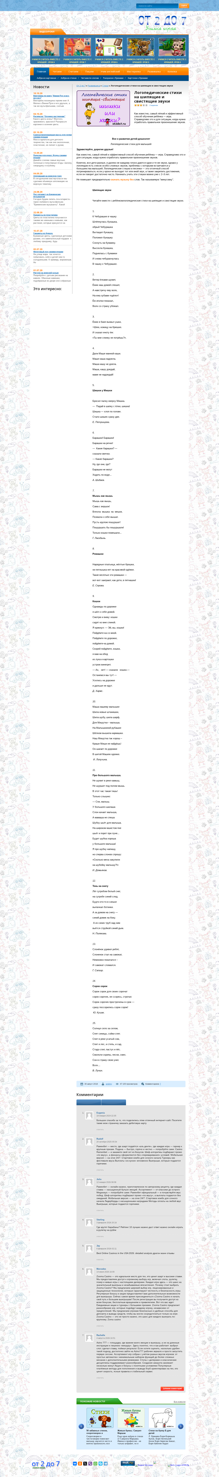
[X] (85, 1463)
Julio (99, 1179)
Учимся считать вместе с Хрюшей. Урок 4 (172, 59)
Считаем (73, 71)
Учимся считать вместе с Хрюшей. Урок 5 (140, 59)
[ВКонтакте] (75, 1463)
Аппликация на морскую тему (47, 176)
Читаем (57, 71)
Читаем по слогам (90, 78)
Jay (98, 1246)
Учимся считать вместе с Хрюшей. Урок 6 (109, 59)
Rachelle (101, 1335)
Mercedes (101, 1269)
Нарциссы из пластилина (45, 215)
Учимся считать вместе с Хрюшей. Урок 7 (77, 59)
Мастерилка (134, 71)
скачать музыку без (122, 179)
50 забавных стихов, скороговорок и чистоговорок (97, 1432)
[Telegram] (106, 1463)
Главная (41, 71)
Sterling (100, 1220)
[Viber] (90, 1463)
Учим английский (110, 71)
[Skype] (100, 1463)
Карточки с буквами (138, 78)
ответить (100, 1129)
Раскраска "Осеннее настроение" (49, 116)
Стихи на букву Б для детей (160, 1431)
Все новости (179, 1401)
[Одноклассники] (80, 1463)
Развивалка (154, 71)
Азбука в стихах (69, 78)
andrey (109, 1084)
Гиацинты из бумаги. (43, 233)
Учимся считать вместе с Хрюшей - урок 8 (46, 59)
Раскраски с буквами (113, 78)
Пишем (89, 71)
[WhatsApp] (95, 1463)
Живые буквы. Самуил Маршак (129, 1431)
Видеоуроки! (47, 32)
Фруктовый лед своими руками (48, 252)
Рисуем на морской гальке (46, 273)
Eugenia (101, 1113)
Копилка (172, 71)
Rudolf (100, 1139)
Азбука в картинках (46, 78)
